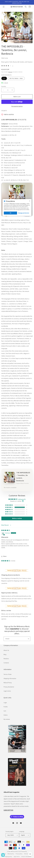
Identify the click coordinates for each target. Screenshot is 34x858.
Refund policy (11, 853)
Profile (6, 707)
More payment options (17, 106)
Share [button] (5, 556)
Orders (6, 715)
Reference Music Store (16, 851)
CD (4, 78)
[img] (5, 530)
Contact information (26, 856)
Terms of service (28, 853)
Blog (5, 654)
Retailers (6, 658)
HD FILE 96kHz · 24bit (16, 78)
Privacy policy (19, 853)
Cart (5, 711)
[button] (4, 7)
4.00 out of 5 (22, 499)
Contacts (6, 663)
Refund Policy (8, 682)
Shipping (10, 72)
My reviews (7, 719)
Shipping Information (10, 678)
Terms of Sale (8, 674)
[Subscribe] (28, 639)
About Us (6, 650)
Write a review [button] (17, 518)
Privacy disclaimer (9, 687)
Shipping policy (8, 856)
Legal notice (7, 691)
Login (5, 702)
